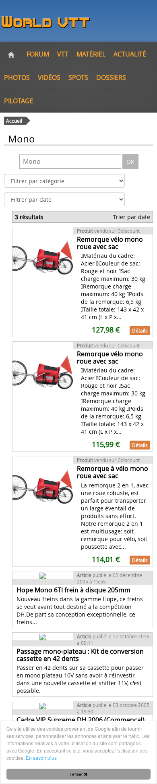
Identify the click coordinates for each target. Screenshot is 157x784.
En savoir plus (41, 757)
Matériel (90, 54)
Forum (38, 54)
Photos (17, 77)
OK (130, 161)
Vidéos (49, 77)
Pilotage (18, 100)
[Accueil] (11, 54)
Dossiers (111, 77)
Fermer (77, 774)
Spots (78, 77)
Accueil (14, 120)
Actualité (130, 54)
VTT (62, 54)
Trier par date (131, 217)
